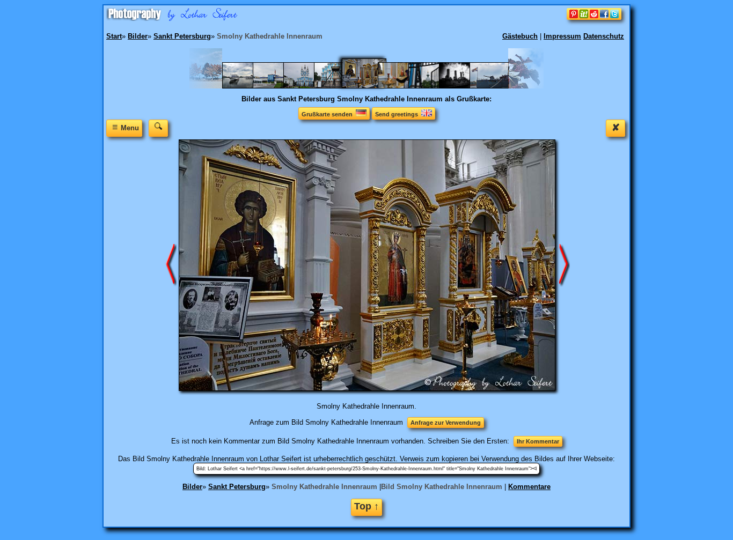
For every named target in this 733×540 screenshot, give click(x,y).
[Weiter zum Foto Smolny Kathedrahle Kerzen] (564, 265)
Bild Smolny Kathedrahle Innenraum (441, 487)
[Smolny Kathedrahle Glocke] (339, 86)
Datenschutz (603, 36)
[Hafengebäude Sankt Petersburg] (277, 86)
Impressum (562, 36)
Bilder (192, 487)
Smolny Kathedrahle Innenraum (324, 487)
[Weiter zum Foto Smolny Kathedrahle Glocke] (171, 265)
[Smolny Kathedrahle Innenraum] (370, 86)
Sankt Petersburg (237, 487)
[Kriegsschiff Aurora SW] (464, 86)
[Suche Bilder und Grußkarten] (158, 128)
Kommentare (529, 487)
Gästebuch (520, 36)
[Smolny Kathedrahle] (308, 86)
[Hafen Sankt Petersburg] (247, 86)
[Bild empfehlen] (594, 17)
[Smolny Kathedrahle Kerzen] (403, 86)
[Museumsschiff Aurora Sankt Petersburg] (494, 86)
